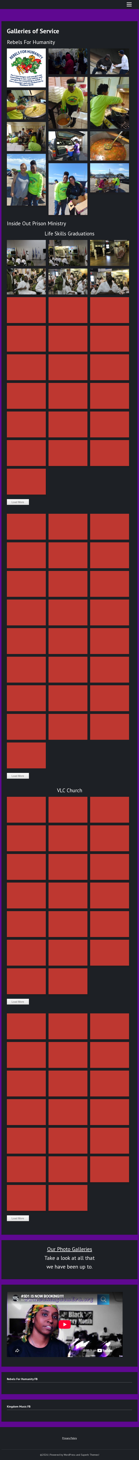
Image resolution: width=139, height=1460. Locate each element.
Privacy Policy (69, 1438)
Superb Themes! (90, 1454)
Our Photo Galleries (69, 1248)
